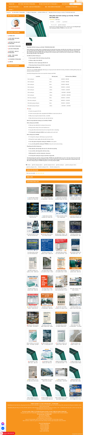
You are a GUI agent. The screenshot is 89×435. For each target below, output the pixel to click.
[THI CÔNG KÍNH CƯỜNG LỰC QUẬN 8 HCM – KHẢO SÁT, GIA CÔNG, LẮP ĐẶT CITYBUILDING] (61, 263)
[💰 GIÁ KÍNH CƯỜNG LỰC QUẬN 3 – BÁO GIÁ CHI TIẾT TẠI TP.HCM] (33, 299)
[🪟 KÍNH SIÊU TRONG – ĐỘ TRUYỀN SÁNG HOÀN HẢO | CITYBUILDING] (61, 227)
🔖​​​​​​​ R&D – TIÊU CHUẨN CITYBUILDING (52, 6)
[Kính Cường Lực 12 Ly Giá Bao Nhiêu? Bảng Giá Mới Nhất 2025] (33, 390)
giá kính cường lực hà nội (49, 164)
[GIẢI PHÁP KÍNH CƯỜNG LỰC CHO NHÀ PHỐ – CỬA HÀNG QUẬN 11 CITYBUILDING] (61, 245)
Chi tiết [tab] (29, 44)
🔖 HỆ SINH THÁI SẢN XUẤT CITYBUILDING (47, 3)
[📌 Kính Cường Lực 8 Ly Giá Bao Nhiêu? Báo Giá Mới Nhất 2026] (47, 390)
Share (52, 21)
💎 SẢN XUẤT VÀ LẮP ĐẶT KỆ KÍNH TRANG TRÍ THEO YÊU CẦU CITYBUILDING (61, 199)
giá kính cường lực (60, 164)
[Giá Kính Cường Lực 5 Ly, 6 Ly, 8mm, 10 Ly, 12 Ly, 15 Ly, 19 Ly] (75, 390)
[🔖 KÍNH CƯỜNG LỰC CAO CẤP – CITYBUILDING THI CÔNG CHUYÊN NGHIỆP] (47, 336)
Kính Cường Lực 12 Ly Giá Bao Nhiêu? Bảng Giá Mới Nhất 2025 (33, 399)
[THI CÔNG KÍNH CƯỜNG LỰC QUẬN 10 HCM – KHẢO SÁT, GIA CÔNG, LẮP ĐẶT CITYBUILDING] (47, 263)
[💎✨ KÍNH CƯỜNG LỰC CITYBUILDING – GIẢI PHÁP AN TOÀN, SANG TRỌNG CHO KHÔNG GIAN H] (47, 190)
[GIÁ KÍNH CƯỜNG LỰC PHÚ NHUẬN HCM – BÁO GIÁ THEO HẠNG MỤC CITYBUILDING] (75, 227)
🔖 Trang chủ (10, 3)
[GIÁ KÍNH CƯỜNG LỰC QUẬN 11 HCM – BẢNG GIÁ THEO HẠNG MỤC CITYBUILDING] (33, 263)
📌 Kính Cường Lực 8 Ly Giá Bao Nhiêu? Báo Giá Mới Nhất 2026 (47, 399)
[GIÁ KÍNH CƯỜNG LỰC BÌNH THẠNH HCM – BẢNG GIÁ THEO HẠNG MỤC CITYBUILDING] (47, 318)
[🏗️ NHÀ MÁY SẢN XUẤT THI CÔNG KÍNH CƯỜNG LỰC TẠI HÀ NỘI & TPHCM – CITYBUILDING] (75, 209)
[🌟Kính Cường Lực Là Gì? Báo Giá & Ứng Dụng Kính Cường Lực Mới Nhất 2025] (33, 372)
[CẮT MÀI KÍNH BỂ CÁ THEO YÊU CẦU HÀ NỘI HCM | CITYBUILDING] (33, 227)
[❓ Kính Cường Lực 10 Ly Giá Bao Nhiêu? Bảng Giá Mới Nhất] (75, 354)
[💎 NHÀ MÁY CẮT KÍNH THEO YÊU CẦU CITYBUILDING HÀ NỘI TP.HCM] (33, 209)
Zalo (3, 428)
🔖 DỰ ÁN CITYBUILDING (13, 6)
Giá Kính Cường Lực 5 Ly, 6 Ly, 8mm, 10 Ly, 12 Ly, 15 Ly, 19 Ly (75, 399)
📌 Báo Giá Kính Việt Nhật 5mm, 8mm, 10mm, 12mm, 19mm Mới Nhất (75, 381)
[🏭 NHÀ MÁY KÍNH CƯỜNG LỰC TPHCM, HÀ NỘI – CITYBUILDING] (47, 227)
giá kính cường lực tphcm (37, 164)
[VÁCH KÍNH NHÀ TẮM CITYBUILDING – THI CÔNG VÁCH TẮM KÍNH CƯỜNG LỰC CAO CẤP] (75, 318)
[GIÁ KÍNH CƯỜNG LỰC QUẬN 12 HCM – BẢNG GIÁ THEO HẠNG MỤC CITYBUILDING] (47, 245)
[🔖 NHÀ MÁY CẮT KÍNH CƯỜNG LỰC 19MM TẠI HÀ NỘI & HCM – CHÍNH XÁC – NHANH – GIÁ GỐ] (61, 299)
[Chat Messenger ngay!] (2, 423)
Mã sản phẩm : (54, 24)
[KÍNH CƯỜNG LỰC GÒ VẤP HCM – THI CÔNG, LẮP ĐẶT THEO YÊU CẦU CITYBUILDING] (33, 336)
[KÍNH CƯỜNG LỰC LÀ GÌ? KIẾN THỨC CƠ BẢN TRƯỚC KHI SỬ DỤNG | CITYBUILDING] (47, 372)
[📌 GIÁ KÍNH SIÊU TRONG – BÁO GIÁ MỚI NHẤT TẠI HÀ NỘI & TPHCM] (61, 281)
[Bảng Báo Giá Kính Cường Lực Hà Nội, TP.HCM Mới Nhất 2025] (37, 25)
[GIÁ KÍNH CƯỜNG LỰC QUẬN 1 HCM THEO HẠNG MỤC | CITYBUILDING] (75, 299)
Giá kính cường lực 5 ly (54, 166)
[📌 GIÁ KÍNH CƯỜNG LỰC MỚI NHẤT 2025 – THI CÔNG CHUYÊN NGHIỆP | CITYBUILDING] (75, 245)
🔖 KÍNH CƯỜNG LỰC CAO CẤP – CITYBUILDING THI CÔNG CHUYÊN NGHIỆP (47, 344)
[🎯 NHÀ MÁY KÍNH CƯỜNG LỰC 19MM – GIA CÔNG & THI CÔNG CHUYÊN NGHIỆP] (33, 318)
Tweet (58, 21)
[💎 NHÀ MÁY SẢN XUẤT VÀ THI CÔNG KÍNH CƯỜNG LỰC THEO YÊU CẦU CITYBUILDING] (75, 190)
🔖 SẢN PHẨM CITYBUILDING (67, 3)
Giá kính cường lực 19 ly (43, 166)
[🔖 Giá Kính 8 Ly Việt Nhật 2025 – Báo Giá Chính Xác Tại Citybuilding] (33, 354)
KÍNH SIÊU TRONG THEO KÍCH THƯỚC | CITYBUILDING (75, 290)
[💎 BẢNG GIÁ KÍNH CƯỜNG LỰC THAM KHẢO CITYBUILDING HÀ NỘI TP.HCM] (61, 209)
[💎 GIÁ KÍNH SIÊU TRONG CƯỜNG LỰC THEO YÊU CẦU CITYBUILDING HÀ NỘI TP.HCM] (33, 190)
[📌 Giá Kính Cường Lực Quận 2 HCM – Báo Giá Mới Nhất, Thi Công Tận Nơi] (61, 336)
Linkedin (65, 21)
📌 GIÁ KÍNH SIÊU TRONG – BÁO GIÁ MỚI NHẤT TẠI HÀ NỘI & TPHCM (61, 290)
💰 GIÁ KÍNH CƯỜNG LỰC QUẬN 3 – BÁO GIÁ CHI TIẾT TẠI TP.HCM (32, 308)
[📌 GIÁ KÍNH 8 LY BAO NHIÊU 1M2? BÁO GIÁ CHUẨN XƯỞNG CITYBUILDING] (47, 354)
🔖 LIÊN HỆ (10, 9)
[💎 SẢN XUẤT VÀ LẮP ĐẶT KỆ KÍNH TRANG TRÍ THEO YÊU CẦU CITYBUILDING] (61, 190)
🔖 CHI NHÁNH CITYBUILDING (71, 6)
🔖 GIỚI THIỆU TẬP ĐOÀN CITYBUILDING (26, 3)
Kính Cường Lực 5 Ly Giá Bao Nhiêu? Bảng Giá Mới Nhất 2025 (61, 399)
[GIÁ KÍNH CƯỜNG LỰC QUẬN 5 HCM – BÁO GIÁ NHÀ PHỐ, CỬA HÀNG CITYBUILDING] (33, 281)
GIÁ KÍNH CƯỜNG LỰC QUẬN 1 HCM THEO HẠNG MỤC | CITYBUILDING (75, 308)
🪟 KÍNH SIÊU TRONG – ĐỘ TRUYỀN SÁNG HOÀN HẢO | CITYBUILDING (61, 235)
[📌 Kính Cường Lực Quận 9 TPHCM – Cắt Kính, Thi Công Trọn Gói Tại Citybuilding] (75, 336)
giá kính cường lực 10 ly (32, 166)
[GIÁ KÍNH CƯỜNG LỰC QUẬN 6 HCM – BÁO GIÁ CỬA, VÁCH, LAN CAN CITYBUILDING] (75, 263)
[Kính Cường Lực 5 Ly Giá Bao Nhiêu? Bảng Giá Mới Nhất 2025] (61, 390)
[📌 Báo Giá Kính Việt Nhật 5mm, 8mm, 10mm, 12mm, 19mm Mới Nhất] (75, 372)
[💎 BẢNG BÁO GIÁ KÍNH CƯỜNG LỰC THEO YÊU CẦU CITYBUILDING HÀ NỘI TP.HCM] (47, 209)
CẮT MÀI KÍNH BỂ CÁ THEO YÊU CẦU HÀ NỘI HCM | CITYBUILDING (33, 235)
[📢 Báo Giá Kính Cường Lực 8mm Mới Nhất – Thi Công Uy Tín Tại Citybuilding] (61, 354)
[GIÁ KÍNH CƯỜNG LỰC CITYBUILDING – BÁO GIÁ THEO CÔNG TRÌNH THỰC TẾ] (47, 299)
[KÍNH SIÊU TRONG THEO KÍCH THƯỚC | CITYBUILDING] (75, 281)
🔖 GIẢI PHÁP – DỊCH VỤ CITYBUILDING (31, 6)
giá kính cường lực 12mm (70, 164)
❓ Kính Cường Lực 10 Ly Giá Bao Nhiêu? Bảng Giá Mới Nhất (75, 363)
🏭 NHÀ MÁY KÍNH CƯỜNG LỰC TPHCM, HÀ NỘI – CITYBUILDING (47, 235)
